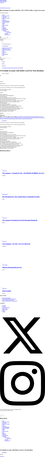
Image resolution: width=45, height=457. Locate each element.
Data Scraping (6, 291)
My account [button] (7, 31)
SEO (3, 26)
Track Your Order (3, 1)
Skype (1, 0)
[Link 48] (11, 76)
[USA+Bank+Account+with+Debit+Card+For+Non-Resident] (0, 75)
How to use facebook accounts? (8, 299)
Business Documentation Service (12, 267)
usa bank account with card (27, 118)
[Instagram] (22, 408)
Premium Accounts (5, 15)
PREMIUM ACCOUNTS (7, 47)
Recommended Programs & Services (9, 298)
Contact (3, 311)
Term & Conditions (5, 307)
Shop (3, 14)
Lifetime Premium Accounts (5, 7)
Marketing (4, 28)
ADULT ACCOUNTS (6, 50)
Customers (4, 436)
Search (1, 59)
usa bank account (18, 118)
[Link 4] (7, 5)
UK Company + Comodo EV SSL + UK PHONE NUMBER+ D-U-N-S (23, 173)
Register (6, 45)
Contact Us (2, 2)
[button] (4, 170)
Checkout (6, 33)
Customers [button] (4, 30)
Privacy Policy (5, 309)
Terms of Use (4, 308)
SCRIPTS (4, 52)
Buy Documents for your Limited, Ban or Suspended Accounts (21, 196)
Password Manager (5, 21)
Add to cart (2, 115)
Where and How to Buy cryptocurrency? (9, 300)
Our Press (4, 306)
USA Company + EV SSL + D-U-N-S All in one (16, 244)
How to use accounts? (6, 297)
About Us (4, 305)
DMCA (3, 310)
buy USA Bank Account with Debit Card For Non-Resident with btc (21, 117)
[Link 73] (11, 263)
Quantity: (1, 113)
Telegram (4, 0)
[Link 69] (11, 240)
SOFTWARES (5, 54)
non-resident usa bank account (9, 118)
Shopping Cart (7, 34)
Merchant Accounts (6, 17)
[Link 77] (11, 287)
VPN (3, 18)
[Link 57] (11, 169)
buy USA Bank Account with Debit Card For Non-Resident (28, 116)
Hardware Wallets (5, 22)
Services (3, 27)
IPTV (3, 24)
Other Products (5, 29)
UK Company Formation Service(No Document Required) (19, 220)
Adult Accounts (5, 25)
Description (4, 452)
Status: (1, 83)
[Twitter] (22, 357)
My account (7, 437)
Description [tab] (4, 120)
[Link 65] (11, 216)
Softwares (4, 426)
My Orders (9, 32)
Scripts (3, 23)
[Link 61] (11, 193)
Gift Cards (4, 16)
